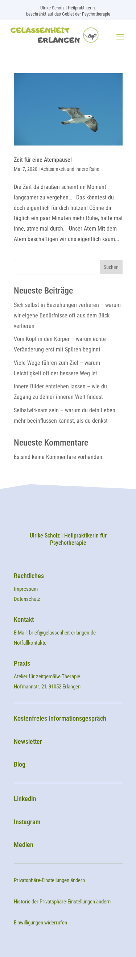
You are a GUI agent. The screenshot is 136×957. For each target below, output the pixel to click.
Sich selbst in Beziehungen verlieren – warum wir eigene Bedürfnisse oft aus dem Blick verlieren (67, 315)
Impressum (26, 589)
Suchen (111, 267)
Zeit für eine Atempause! (43, 159)
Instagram (27, 822)
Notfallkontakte (30, 643)
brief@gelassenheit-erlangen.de (62, 632)
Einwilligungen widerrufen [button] (40, 922)
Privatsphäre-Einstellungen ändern (49, 880)
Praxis (22, 663)
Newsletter (28, 741)
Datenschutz (27, 599)
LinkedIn (25, 798)
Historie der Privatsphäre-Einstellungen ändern (62, 901)
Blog (19, 764)
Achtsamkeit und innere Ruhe (70, 169)
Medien (23, 844)
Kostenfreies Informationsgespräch (60, 718)
